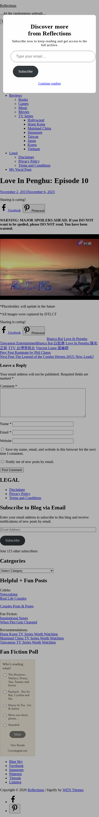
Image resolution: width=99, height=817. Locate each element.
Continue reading (49, 83)
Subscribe (25, 71)
